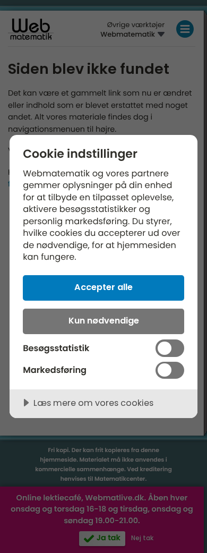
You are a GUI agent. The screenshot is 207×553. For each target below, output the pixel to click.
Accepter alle (103, 287)
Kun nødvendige (103, 320)
